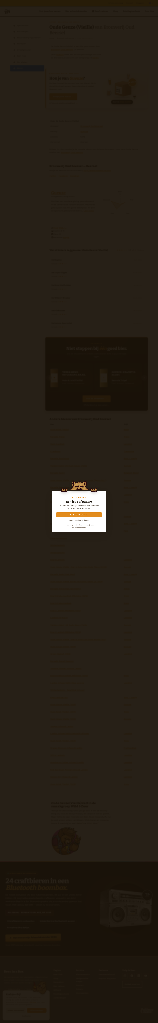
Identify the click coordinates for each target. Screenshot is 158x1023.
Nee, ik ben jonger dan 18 (79, 520)
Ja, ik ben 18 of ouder (79, 515)
